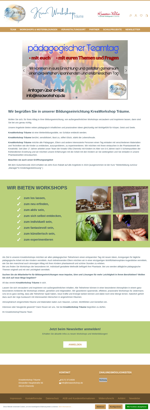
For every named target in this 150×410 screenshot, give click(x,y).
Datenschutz (52, 398)
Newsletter (134, 398)
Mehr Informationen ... (66, 407)
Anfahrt (121, 398)
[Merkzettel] (141, 15)
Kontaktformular (33, 398)
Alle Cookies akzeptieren (137, 407)
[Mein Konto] (136, 15)
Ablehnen (100, 407)
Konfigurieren (115, 407)
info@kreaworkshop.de (72, 383)
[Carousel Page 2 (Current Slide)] (76, 98)
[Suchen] (130, 15)
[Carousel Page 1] (73, 98)
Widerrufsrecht (106, 398)
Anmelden (75, 344)
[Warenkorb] (146, 15)
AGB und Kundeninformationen (79, 398)
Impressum (16, 398)
